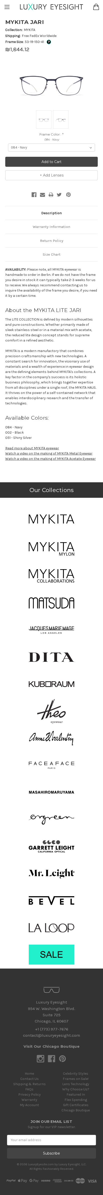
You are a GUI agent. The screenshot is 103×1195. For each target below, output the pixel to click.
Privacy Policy (29, 1094)
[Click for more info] (48, 42)
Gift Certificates (75, 1105)
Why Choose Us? (75, 1089)
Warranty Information (51, 226)
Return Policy (51, 240)
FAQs (29, 1089)
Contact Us (29, 1079)
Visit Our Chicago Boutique (52, 1046)
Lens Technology (75, 1084)
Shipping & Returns (29, 1084)
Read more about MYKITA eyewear (32, 448)
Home (29, 1073)
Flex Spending (75, 1100)
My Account (29, 1105)
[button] (51, 519)
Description (51, 213)
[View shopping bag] (96, 7)
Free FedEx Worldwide (39, 36)
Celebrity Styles (75, 1073)
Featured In (75, 1094)
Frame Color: (52, 134)
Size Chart (51, 254)
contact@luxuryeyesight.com (51, 1035)
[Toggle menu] (7, 7)
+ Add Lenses (52, 175)
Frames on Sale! (75, 1079)
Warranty (29, 1100)
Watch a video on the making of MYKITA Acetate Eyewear (50, 459)
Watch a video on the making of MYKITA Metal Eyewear (48, 453)
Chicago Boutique (76, 1110)
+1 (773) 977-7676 (51, 1029)
